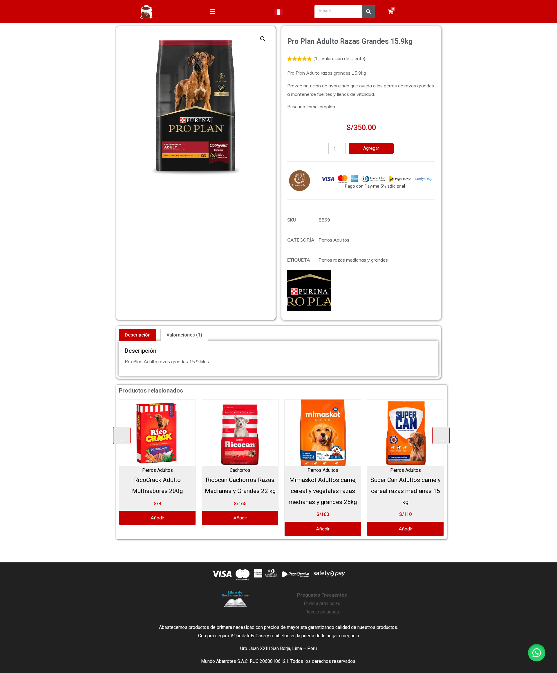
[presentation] (122, 435)
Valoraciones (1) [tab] (184, 335)
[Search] (368, 11)
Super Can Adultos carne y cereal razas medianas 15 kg (323, 490)
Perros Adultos (334, 240)
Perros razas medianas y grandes (353, 260)
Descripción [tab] (138, 335)
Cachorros (158, 470)
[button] (263, 39)
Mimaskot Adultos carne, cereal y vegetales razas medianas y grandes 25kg (241, 490)
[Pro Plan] (309, 290)
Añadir (158, 518)
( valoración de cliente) (339, 58)
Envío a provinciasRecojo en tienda (322, 603)
